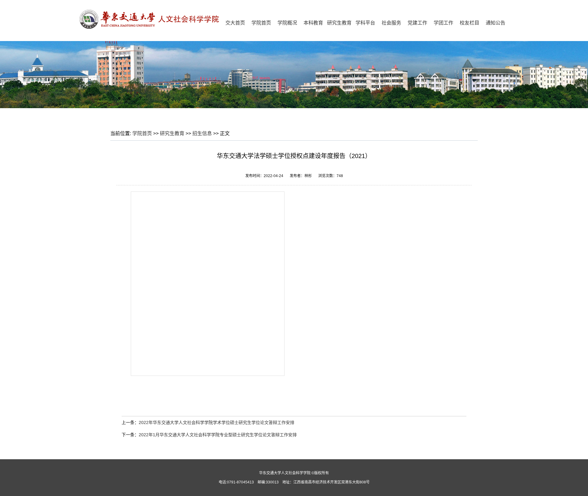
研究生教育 (339, 22)
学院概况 (287, 22)
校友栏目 (469, 22)
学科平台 (365, 22)
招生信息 (202, 133)
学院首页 (261, 22)
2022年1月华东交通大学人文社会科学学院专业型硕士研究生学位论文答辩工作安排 (218, 434)
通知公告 (495, 22)
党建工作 (417, 22)
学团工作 (443, 22)
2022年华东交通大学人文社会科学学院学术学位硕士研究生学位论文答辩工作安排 (216, 422)
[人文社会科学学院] (151, 27)
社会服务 (391, 22)
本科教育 (313, 22)
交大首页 (235, 22)
